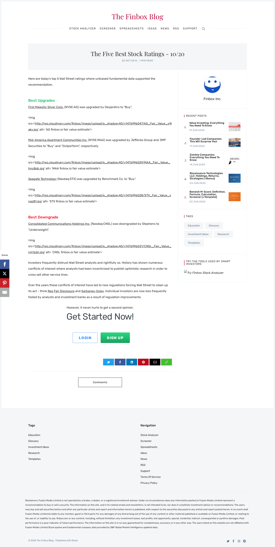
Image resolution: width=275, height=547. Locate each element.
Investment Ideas (198, 234)
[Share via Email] (154, 362)
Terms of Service (150, 477)
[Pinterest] (244, 541)
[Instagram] (239, 541)
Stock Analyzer (82, 28)
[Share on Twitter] (108, 362)
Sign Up (115, 338)
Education (194, 225)
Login (85, 338)
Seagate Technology (42, 179)
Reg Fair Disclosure (61, 291)
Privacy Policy (149, 483)
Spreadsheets (132, 28)
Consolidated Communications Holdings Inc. (59, 224)
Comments (100, 382)
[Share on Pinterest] (143, 362)
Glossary (214, 225)
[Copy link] (166, 362)
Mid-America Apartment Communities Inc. (57, 140)
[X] (4, 273)
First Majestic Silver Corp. (46, 107)
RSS (176, 28)
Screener (108, 28)
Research (223, 234)
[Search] (203, 28)
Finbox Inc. (212, 99)
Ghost (75, 540)
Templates (194, 242)
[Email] (4, 292)
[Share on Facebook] (120, 362)
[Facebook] (233, 541)
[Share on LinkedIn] (131, 362)
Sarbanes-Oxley (92, 291)
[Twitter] (228, 541)
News (165, 28)
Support (190, 28)
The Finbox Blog (137, 16)
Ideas (152, 28)
